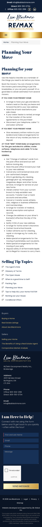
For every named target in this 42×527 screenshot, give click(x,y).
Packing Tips (10, 283)
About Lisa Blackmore (11, 327)
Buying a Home (8, 318)
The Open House (12, 275)
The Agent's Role (12, 267)
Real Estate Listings (10, 322)
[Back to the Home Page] (21, 17)
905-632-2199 (20, 9)
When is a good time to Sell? (17, 279)
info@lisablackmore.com (24, 2)
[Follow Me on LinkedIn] (34, 9)
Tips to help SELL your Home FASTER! (21, 291)
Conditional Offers (13, 300)
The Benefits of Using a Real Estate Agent (20, 343)
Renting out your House (15, 296)
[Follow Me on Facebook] (29, 9)
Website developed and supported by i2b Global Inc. (21, 509)
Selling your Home (9, 339)
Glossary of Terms (13, 271)
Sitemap (20, 503)
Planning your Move (14, 287)
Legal (26, 499)
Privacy (34, 499)
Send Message (21, 486)
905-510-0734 (24, 6)
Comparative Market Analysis (15, 348)
